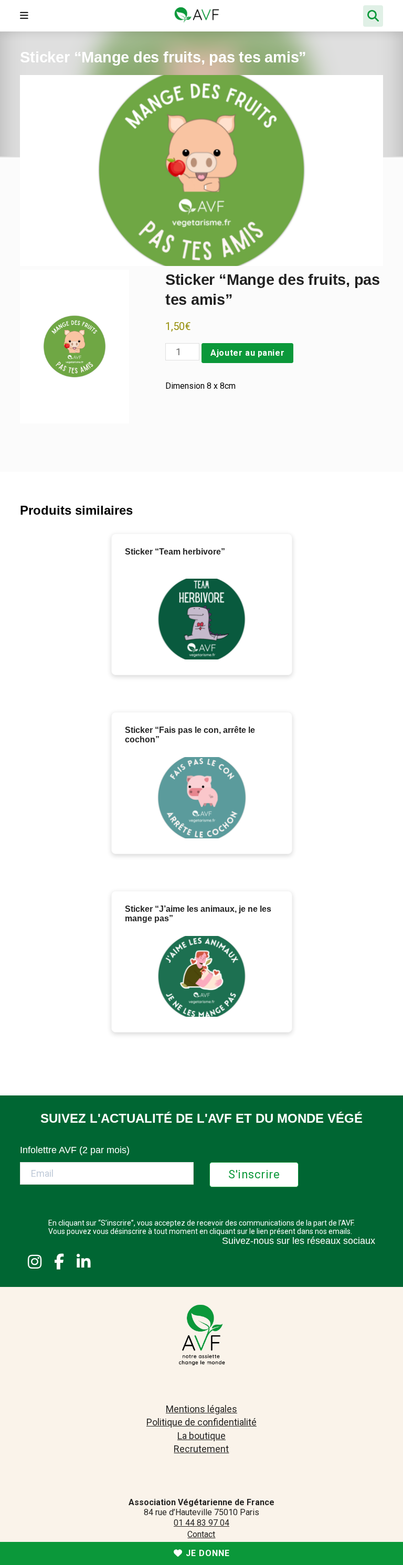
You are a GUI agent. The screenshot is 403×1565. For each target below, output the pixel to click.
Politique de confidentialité (201, 1422)
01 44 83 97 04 (201, 1523)
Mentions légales (201, 1408)
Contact (201, 1534)
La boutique (201, 1435)
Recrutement (201, 1448)
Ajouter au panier (247, 353)
